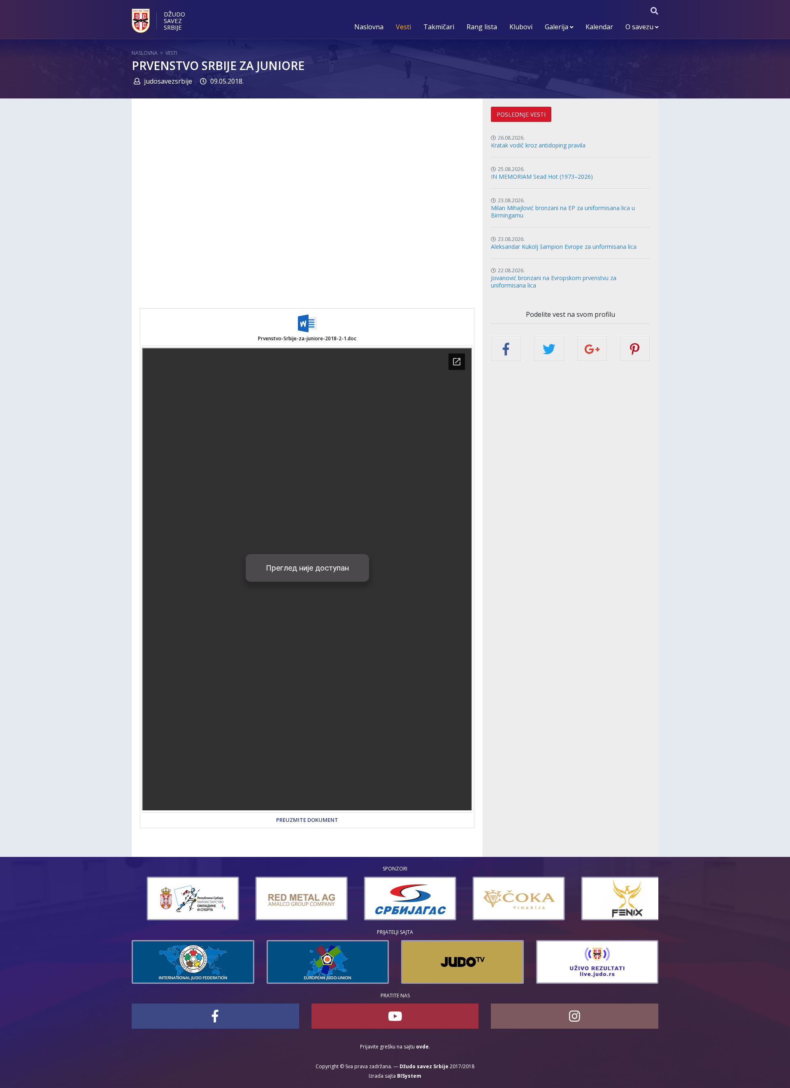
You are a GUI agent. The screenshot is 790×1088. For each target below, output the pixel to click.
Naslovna (368, 26)
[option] (178, 898)
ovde (422, 1046)
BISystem (409, 1075)
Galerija (557, 26)
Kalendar (599, 26)
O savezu (640, 26)
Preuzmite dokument (307, 820)
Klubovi (520, 26)
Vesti (403, 26)
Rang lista (482, 26)
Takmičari (438, 26)
